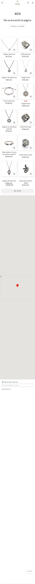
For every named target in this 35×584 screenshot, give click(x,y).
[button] (28, 2)
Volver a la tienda (17, 26)
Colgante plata (25, 103)
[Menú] (2, 2)
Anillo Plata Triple (25, 127)
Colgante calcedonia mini (9, 77)
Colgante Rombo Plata (9, 181)
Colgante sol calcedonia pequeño (9, 128)
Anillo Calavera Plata (25, 155)
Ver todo (17, 191)
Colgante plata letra (9, 54)
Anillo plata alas (26, 54)
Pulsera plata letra (9, 101)
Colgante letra (25, 77)
